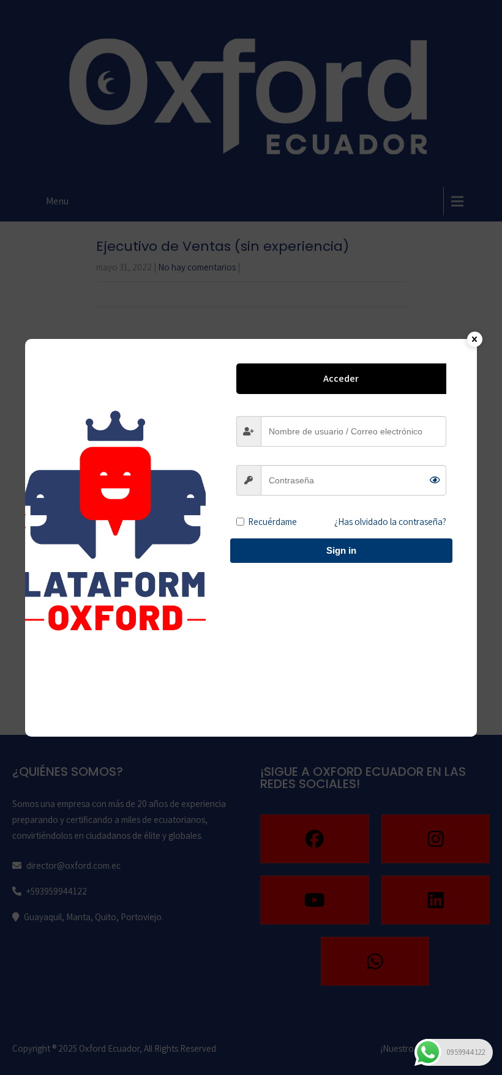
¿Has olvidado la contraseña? (390, 521)
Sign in (341, 550)
